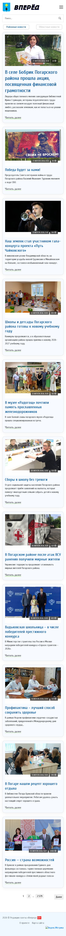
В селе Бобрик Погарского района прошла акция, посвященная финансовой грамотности (31, 81)
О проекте (24, 922)
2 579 (39, 896)
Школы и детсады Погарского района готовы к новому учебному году (32, 326)
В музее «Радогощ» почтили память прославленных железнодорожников (27, 407)
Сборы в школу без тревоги (26, 479)
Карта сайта (38, 922)
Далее (59, 897)
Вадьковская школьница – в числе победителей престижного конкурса (32, 632)
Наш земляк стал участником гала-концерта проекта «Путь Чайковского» (33, 246)
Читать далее (13, 117)
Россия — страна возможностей (29, 860)
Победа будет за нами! (22, 170)
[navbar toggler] (61, 7)
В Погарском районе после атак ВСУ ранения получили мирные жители (33, 556)
